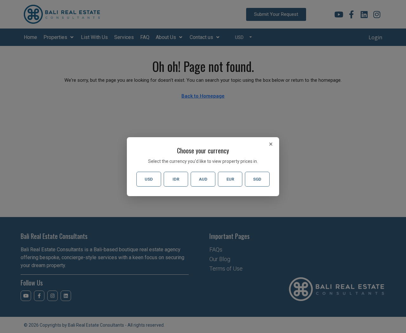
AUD (203, 179)
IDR (176, 179)
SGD (257, 179)
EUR (230, 179)
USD (149, 179)
